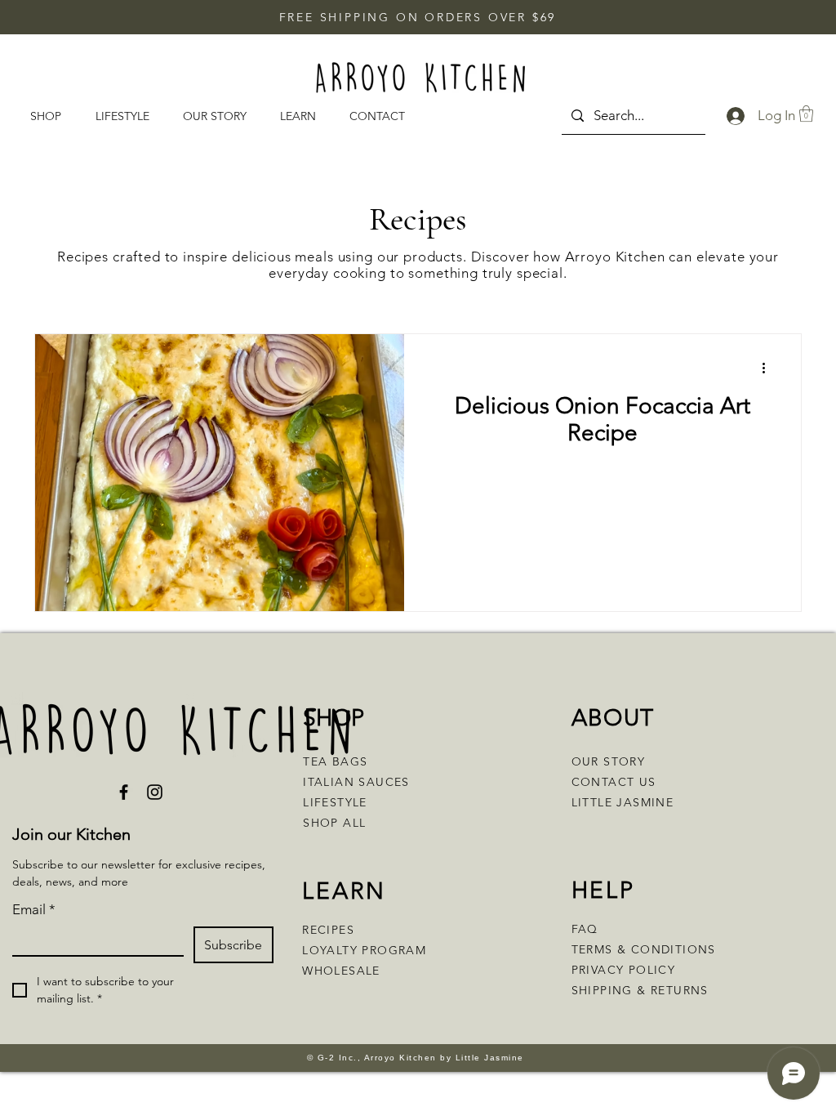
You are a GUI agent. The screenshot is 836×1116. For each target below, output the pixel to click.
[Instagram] (155, 792)
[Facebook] (123, 792)
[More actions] (769, 367)
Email (34, 909)
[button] (302, 116)
